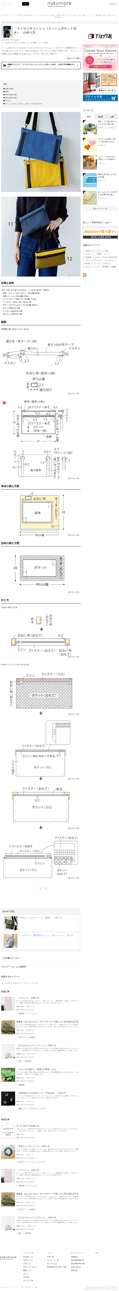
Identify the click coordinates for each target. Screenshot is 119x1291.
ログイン (113, 4)
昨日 (89, 117)
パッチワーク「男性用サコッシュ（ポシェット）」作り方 (46, 935)
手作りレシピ (30, 1006)
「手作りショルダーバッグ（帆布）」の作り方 (41, 917)
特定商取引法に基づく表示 (57, 1267)
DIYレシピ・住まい (30, 1267)
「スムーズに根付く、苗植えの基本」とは (36, 1069)
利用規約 (74, 1257)
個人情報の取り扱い (78, 1263)
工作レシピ (29, 1155)
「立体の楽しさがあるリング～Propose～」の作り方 (41, 1093)
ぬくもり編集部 (19, 966)
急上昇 (100, 117)
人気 (112, 117)
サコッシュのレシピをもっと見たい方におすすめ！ (24, 104)
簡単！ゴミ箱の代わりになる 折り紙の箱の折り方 (107, 122)
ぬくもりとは (52, 1263)
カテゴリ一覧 (28, 1280)
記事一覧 (50, 1257)
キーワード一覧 (53, 1260)
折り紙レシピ (102, 128)
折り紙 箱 (112, 128)
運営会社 (74, 1270)
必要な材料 (9, 89)
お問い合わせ (76, 1267)
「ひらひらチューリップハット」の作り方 (36, 1045)
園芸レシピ (27, 1270)
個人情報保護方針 (77, 1260)
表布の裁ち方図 (11, 95)
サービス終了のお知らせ (27, 1126)
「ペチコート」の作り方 (27, 998)
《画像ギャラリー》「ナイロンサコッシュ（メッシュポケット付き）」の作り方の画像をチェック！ (41, 65)
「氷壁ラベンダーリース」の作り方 (33, 1146)
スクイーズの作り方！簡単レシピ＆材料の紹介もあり (107, 158)
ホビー (25, 1274)
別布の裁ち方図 (11, 98)
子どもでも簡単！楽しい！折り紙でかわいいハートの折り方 (107, 140)
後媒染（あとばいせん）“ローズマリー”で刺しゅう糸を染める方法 (47, 1021)
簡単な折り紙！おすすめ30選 (107, 175)
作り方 (7, 101)
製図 (6, 92)
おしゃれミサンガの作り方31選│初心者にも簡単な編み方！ (107, 193)
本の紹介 (26, 1277)
